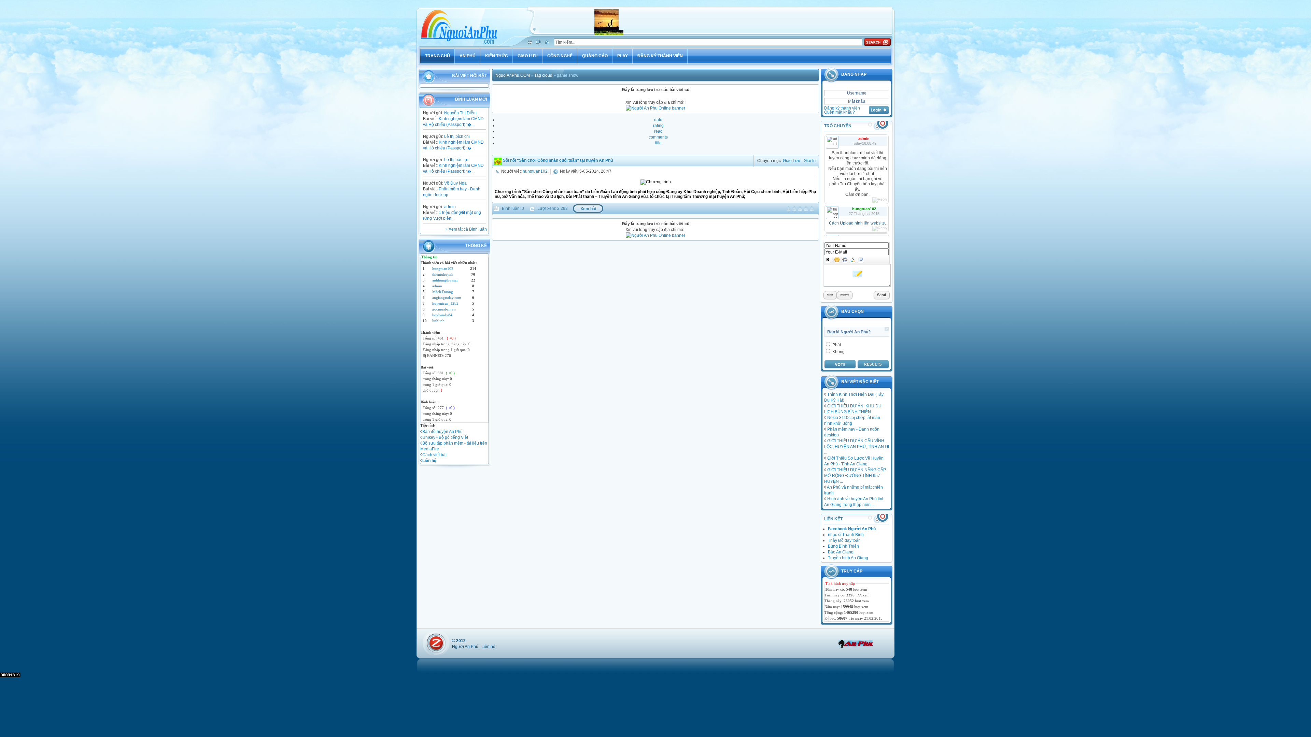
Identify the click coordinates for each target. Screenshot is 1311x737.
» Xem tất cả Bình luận (466, 229)
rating (658, 125)
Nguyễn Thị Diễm (460, 113)
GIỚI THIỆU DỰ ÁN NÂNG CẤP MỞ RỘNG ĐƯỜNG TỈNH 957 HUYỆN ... (855, 475)
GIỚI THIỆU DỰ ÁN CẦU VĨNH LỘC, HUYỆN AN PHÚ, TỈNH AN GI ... (856, 446)
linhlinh (438, 321)
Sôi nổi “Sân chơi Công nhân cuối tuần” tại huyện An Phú (558, 160)
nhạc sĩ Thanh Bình (846, 534)
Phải (836, 345)
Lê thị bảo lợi (456, 159)
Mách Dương (442, 292)
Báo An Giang (841, 552)
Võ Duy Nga (455, 183)
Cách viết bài (434, 454)
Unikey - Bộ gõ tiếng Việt (445, 437)
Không (838, 351)
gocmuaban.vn (444, 309)
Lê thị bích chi (457, 136)
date (658, 119)
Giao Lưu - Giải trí (799, 160)
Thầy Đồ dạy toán (844, 540)
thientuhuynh (442, 274)
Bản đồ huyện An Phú (442, 431)
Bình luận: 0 (512, 208)
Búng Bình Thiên (843, 546)
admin (450, 206)
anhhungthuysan (445, 280)
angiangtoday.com (446, 297)
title (658, 143)
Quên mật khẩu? (839, 112)
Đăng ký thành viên (842, 108)
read (658, 131)
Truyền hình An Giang (848, 557)
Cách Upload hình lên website (857, 223)
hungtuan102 (442, 268)
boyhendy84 (442, 315)
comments (658, 137)
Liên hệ (488, 646)
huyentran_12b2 (445, 303)
